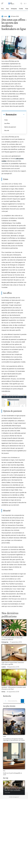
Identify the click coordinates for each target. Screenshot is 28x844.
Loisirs (4, 667)
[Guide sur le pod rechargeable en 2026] (14, 756)
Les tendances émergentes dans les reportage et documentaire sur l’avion (14, 739)
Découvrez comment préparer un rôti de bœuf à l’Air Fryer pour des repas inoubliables (13, 788)
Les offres (7, 123)
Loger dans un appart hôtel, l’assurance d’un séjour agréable (13, 663)
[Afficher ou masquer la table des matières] (20, 114)
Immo (3, 691)
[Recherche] (21, 3)
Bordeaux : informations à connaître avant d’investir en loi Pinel (14, 688)
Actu (4, 770)
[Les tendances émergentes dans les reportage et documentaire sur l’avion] (14, 722)
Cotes (6, 120)
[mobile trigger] (3, 3)
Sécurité (6, 130)
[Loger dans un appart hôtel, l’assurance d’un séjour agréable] (14, 652)
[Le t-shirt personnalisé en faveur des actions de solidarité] (14, 628)
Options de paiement (10, 127)
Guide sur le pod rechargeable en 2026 (12, 774)
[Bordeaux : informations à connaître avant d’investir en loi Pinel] (14, 677)
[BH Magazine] (11, 3)
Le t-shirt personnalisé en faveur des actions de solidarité (12, 638)
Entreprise (5, 642)
